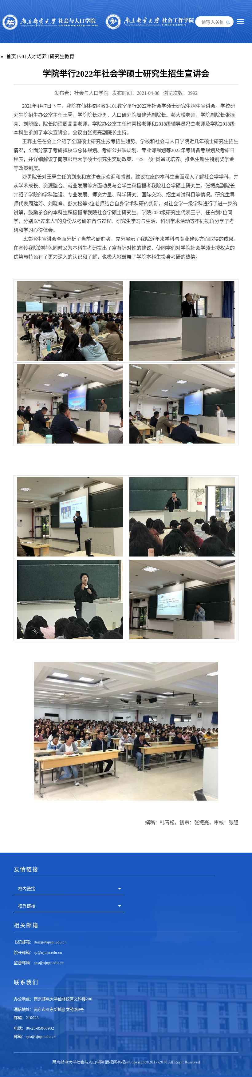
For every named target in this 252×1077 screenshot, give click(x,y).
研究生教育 (62, 56)
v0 (21, 56)
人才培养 (37, 56)
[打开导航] (240, 21)
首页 (11, 56)
